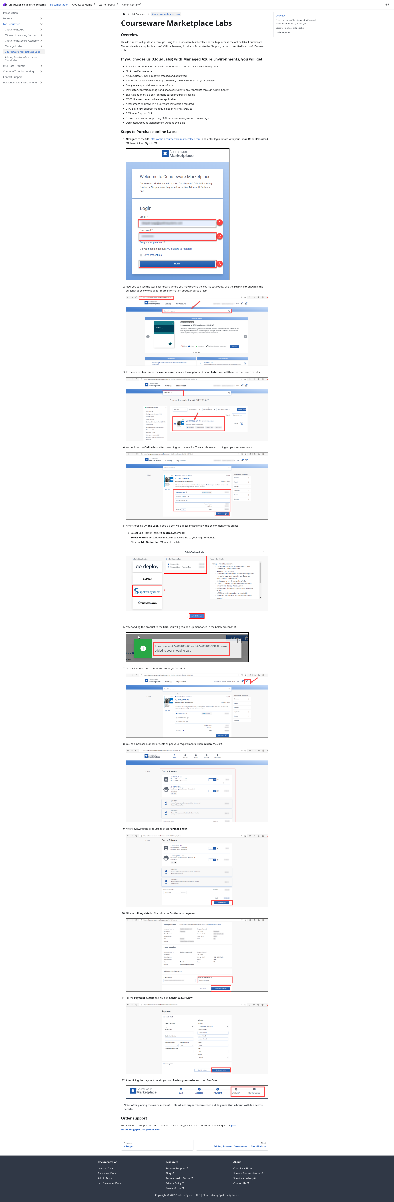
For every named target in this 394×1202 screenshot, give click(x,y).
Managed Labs (13, 46)
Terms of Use (173, 1188)
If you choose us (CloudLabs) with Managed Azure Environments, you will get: (296, 22)
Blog (168, 1173)
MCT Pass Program (14, 66)
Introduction (10, 13)
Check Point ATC (14, 29)
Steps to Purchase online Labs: (290, 27)
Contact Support (12, 77)
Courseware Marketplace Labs (22, 51)
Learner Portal (106, 4)
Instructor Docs (107, 1173)
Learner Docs (105, 1168)
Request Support (175, 1168)
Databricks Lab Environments (20, 82)
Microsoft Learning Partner (21, 35)
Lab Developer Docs (109, 1183)
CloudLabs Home (82, 4)
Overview (280, 15)
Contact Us (239, 1183)
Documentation (59, 4)
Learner (7, 18)
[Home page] (124, 14)
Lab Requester (11, 24)
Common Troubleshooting (18, 71)
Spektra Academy (243, 1178)
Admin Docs (105, 1178)
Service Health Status (178, 1178)
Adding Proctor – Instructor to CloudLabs (22, 59)
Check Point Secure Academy (22, 40)
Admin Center (130, 4)
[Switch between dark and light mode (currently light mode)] (387, 4)
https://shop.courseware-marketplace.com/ (176, 139)
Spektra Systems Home (246, 1173)
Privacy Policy (173, 1183)
